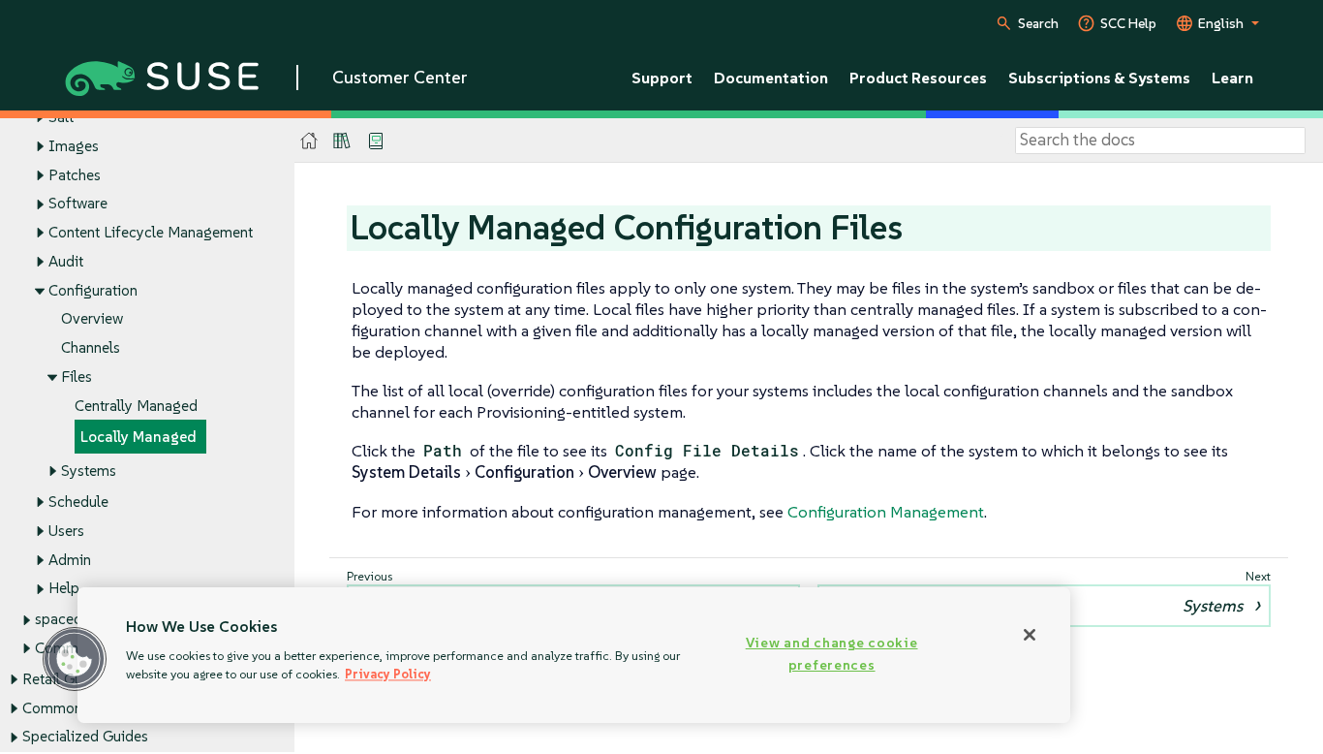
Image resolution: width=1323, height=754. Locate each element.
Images (73, 146)
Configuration (93, 290)
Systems (88, 470)
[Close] (1029, 634)
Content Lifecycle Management (150, 232)
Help (63, 588)
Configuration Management (885, 511)
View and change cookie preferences (832, 654)
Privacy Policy (388, 674)
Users (66, 530)
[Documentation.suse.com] (309, 141)
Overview (92, 318)
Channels (90, 347)
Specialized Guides (85, 736)
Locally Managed (138, 436)
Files (76, 376)
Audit (65, 261)
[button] (75, 659)
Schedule (78, 501)
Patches (74, 175)
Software (78, 203)
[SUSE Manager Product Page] (341, 140)
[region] (573, 655)
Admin (69, 559)
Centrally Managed (136, 405)
